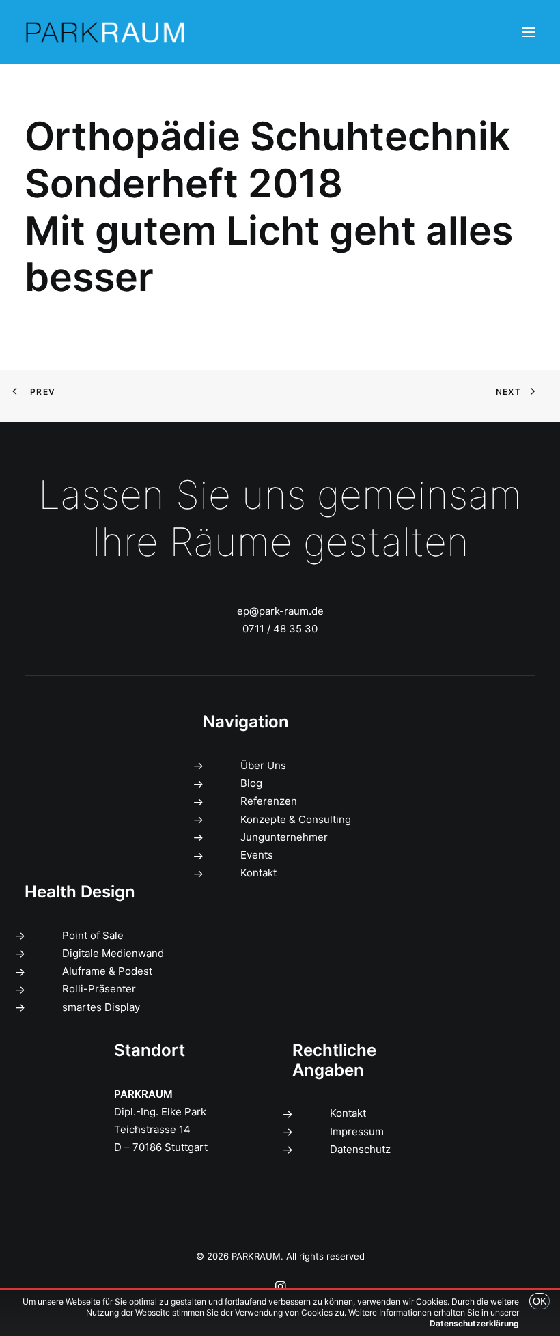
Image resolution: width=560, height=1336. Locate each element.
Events (256, 854)
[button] (528, 32)
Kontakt (258, 872)
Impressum (357, 1131)
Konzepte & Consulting (295, 819)
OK (539, 1301)
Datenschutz (360, 1149)
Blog (251, 783)
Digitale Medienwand (113, 953)
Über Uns (263, 765)
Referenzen (268, 800)
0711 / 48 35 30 (280, 628)
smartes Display (101, 1007)
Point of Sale (93, 935)
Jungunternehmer (284, 837)
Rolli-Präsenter (99, 988)
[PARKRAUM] (106, 32)
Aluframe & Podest (107, 970)
